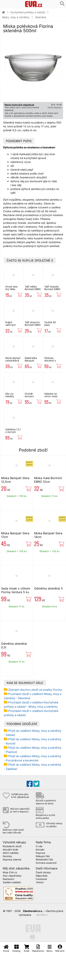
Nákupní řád (43, 856)
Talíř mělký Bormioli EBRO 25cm (33, 289)
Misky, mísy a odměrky (16, 17)
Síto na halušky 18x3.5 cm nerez (11, 397)
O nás (39, 846)
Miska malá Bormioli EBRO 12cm (48, 479)
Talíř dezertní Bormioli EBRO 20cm (33, 325)
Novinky (7, 856)
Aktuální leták (10, 849)
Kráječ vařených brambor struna (10, 326)
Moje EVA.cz (10, 872)
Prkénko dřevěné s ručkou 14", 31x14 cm (50, 361)
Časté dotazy (43, 872)
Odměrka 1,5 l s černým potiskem (13, 432)
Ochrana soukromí (46, 863)
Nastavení (8, 879)
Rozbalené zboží (12, 846)
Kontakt (40, 849)
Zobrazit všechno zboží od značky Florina (35, 689)
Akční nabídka (11, 853)
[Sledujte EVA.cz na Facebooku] (30, 784)
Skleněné (40, 17)
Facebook (41, 879)
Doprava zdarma (12, 859)
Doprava (40, 853)
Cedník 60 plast (50, 323)
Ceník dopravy (54, 107)
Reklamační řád (44, 859)
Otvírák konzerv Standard (30, 396)
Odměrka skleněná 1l (48, 588)
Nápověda (41, 876)
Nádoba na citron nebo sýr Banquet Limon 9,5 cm (52, 397)
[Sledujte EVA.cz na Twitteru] (36, 784)
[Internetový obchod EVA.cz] (34, 4)
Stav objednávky (12, 876)
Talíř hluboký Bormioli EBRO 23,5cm (52, 289)
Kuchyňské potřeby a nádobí (27, 12)
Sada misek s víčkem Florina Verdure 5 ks (15, 590)
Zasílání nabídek (12, 882)
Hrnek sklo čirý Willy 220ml (11, 289)
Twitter (40, 882)
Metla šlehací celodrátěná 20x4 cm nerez (12, 361)
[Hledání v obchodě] (62, 3)
